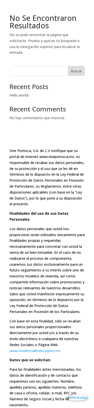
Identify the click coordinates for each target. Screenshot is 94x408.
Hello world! (19, 95)
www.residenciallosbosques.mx (35, 350)
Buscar (76, 71)
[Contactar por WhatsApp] (77, 398)
